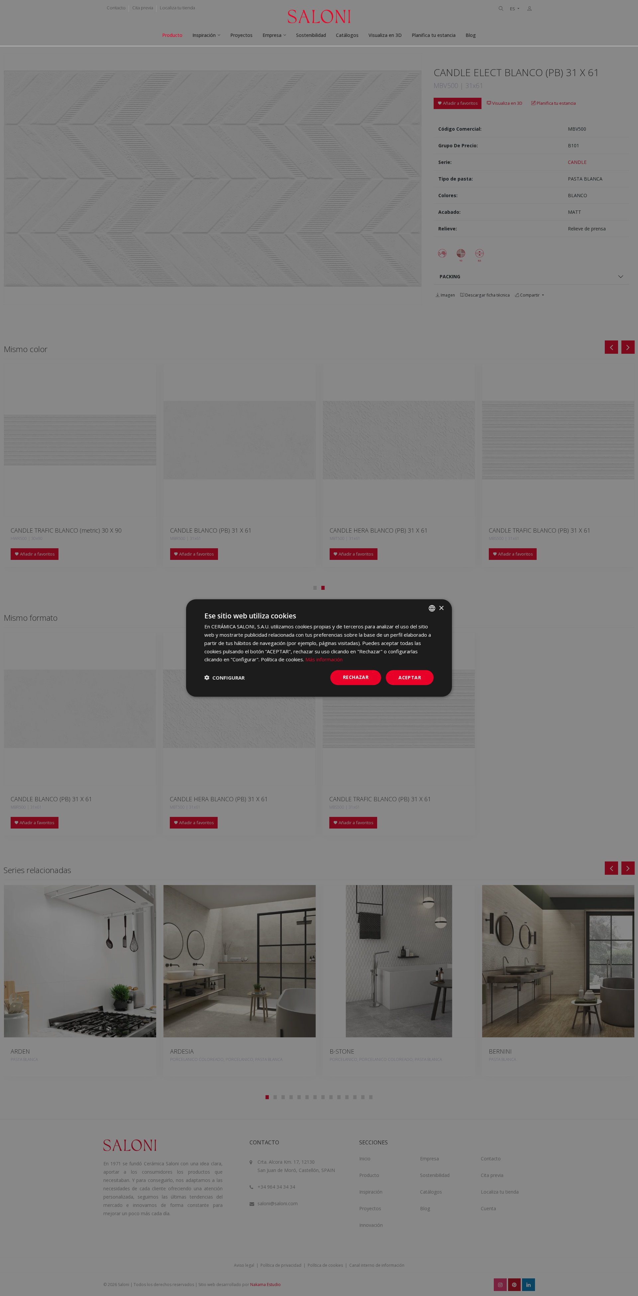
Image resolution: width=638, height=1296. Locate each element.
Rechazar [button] (356, 677)
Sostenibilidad (311, 35)
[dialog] (319, 648)
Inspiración (204, 35)
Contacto (116, 8)
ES (513, 9)
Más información (324, 659)
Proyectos (241, 35)
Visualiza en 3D (385, 35)
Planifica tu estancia (434, 35)
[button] (224, 678)
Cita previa (142, 8)
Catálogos (347, 35)
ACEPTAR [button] (409, 677)
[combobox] (432, 608)
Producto (172, 35)
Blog (471, 35)
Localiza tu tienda (177, 8)
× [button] (441, 607)
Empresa (272, 35)
